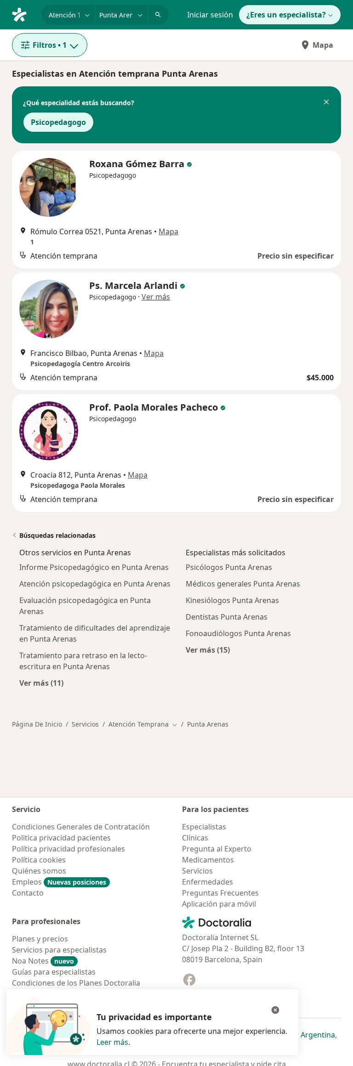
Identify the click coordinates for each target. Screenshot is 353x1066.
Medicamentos (208, 860)
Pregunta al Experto (216, 849)
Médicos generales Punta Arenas (243, 584)
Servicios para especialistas (59, 950)
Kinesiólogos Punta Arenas (232, 600)
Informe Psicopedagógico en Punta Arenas (94, 567)
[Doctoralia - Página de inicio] (23, 14)
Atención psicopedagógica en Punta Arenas (95, 584)
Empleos (59, 882)
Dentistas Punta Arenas (227, 617)
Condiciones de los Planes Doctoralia (76, 983)
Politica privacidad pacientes (61, 838)
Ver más (156, 297)
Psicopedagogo (58, 122)
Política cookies (39, 860)
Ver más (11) (41, 682)
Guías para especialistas (54, 972)
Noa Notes (43, 961)
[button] (326, 102)
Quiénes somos (39, 871)
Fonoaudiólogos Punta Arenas (238, 633)
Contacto (28, 893)
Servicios (85, 724)
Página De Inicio (37, 724)
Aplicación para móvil (219, 904)
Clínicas (195, 838)
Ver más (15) (208, 649)
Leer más (112, 1042)
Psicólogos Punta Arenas (229, 567)
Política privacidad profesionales (68, 849)
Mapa (323, 45)
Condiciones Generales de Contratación (81, 827)
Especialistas (204, 827)
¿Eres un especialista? (286, 15)
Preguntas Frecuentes (220, 893)
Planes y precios (40, 939)
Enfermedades (207, 882)
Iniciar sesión (210, 15)
